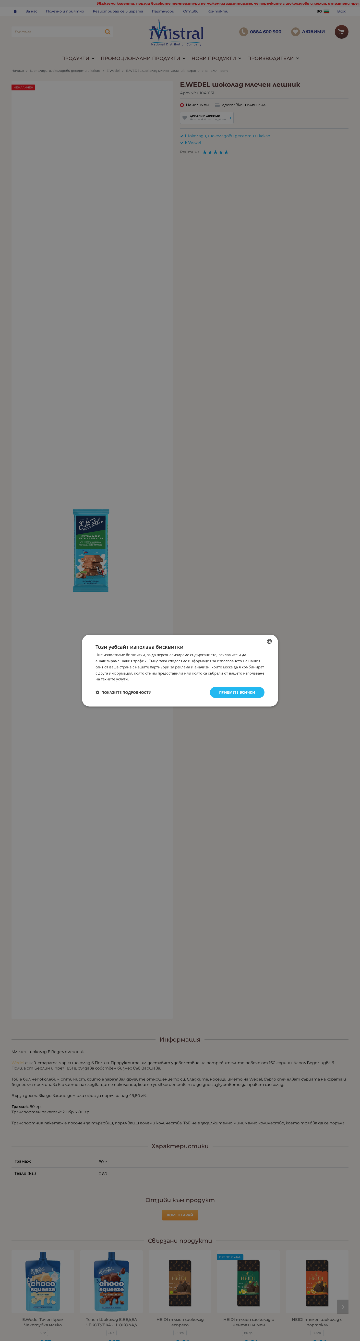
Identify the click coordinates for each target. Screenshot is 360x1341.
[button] (124, 692)
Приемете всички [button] (237, 692)
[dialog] (180, 670)
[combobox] (269, 641)
